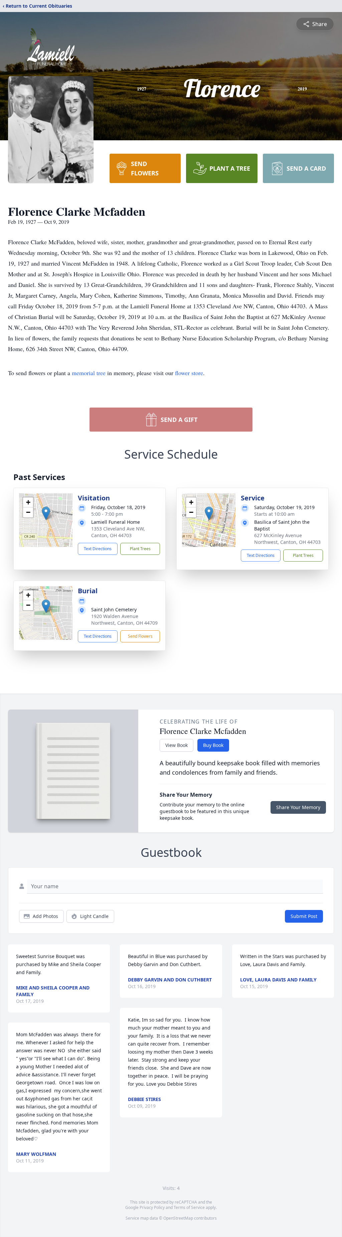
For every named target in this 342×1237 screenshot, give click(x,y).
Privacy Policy (152, 1207)
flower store (189, 373)
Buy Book (213, 745)
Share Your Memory (298, 807)
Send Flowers (140, 636)
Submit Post (304, 916)
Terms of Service (189, 1207)
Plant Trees (140, 549)
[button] (46, 513)
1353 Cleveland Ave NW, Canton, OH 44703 (118, 531)
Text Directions (98, 549)
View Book (176, 745)
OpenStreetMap (178, 1218)
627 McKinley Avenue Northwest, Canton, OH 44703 (287, 538)
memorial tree (89, 373)
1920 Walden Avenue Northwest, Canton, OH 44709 (124, 619)
